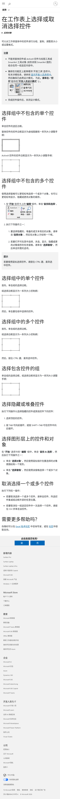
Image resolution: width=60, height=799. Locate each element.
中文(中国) (11, 775)
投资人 (5, 767)
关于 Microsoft (8, 754)
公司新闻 (6, 758)
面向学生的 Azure (9, 649)
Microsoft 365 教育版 (10, 631)
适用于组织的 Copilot (10, 570)
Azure (5, 671)
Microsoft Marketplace (11, 723)
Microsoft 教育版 (9, 618)
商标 (31, 790)
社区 (51, 526)
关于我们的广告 (40, 790)
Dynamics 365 (8, 675)
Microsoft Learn (8, 710)
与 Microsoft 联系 (9, 790)
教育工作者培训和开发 (11, 640)
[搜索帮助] (9, 3)
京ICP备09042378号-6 (10, 794)
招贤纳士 (6, 749)
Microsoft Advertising (10, 684)
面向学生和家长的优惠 (11, 645)
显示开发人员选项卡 (41, 74)
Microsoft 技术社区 (9, 719)
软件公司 (6, 732)
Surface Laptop (8, 562)
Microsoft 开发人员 (9, 706)
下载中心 (6, 601)
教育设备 (6, 623)
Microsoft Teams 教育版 (11, 627)
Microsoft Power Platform (12, 728)
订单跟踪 (6, 605)
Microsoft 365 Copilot (10, 688)
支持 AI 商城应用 (9, 714)
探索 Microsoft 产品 (10, 579)
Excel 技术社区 (23, 526)
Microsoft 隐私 (8, 763)
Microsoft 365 (8, 575)
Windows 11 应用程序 (10, 584)
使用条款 (25, 790)
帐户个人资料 (8, 596)
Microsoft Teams (9, 693)
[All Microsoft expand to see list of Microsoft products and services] (3, 3)
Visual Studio (7, 737)
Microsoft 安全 (8, 666)
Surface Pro (7, 557)
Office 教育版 (7, 636)
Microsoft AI (7, 662)
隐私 (18, 790)
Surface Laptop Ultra (10, 566)
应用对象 (8, 32)
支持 (4, 9)
